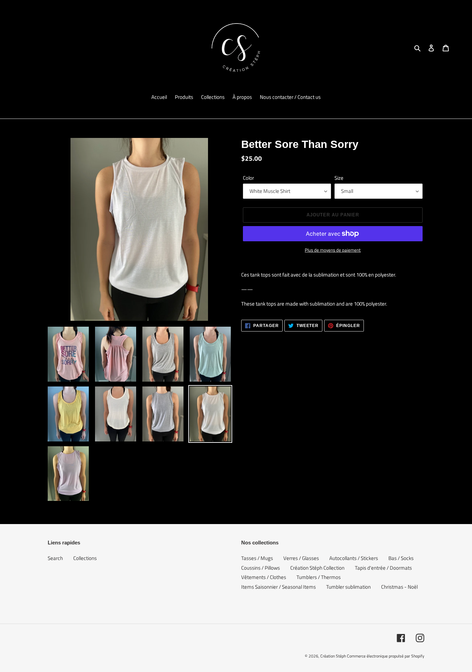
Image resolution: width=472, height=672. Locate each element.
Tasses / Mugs (257, 558)
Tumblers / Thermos (318, 577)
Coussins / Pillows (260, 568)
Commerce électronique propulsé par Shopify (385, 656)
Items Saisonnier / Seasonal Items (278, 587)
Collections (85, 558)
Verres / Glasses (301, 558)
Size (338, 178)
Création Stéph (333, 656)
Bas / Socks (401, 558)
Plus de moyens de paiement (333, 250)
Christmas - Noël (399, 587)
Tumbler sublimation (348, 587)
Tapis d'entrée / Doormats (383, 568)
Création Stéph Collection (317, 568)
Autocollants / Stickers (353, 558)
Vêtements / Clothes (263, 577)
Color (248, 178)
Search (55, 558)
